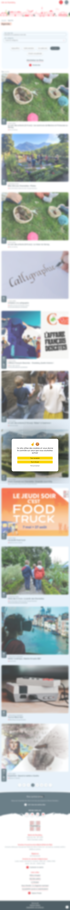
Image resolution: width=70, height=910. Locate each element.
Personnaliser (35, 466)
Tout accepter (35, 458)
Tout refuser (35, 462)
